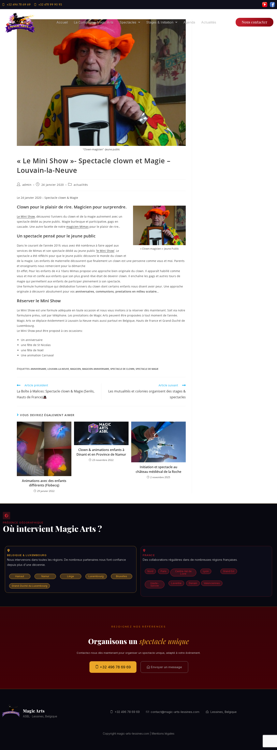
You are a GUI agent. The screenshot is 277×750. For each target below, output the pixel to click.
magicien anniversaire (95, 368)
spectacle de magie (147, 368)
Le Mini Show (26, 216)
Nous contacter (254, 22)
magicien (75, 368)
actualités (81, 185)
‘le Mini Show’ (105, 251)
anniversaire (38, 368)
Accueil (62, 22)
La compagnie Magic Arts (93, 22)
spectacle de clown (122, 368)
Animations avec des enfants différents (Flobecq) (44, 483)
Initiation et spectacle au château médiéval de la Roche (158, 469)
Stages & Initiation (159, 22)
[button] (129, 22)
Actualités (208, 22)
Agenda (189, 22)
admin (27, 185)
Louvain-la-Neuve (58, 368)
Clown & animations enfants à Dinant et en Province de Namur (101, 452)
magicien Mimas (77, 227)
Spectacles (127, 22)
